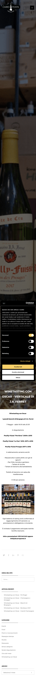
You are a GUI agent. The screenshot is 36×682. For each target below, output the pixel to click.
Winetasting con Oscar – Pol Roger (15, 595)
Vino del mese (6, 653)
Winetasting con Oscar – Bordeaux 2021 (17, 608)
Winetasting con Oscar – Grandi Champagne (19, 611)
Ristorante (5, 643)
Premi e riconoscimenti (9, 633)
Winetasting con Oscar (9, 657)
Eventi (18, 387)
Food (3, 629)
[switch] (31, 341)
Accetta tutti (18, 366)
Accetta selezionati (18, 372)
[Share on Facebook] (8, 556)
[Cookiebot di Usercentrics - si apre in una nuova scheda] (26, 303)
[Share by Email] (22, 556)
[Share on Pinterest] (18, 556)
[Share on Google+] (13, 556)
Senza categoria (7, 646)
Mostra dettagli (25, 361)
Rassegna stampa (8, 636)
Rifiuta (18, 377)
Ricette (4, 640)
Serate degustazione (9, 650)
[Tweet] (4, 556)
